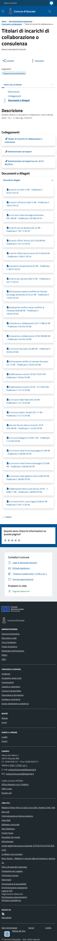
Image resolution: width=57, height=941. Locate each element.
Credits (48, 927)
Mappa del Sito (18, 931)
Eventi (4, 741)
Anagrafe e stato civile (11, 678)
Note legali (6, 879)
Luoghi (4, 737)
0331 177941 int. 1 (18, 765)
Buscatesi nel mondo (11, 837)
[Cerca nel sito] (49, 11)
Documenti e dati (9, 638)
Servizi (31, 927)
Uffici (4, 659)
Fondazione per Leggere (12, 871)
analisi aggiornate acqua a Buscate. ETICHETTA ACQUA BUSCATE (28, 848)
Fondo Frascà (7, 833)
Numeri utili (7, 792)
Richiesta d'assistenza (11, 900)
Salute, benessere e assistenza (15, 703)
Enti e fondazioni (9, 642)
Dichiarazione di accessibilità (14, 883)
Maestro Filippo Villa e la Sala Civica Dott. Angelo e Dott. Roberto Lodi (28, 809)
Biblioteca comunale (10, 824)
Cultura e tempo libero (11, 690)
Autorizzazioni (8, 682)
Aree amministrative (10, 633)
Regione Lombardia (10, 3)
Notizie (5, 718)
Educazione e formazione (12, 695)
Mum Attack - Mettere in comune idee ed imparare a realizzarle (28, 860)
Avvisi (4, 722)
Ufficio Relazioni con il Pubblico (15, 784)
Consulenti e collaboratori (12, 24)
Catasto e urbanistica (11, 686)
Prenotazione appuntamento (14, 897)
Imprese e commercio (11, 699)
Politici (4, 655)
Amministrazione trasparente (20, 21)
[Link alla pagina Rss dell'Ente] (3, 913)
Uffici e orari (7, 788)
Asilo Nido (6, 820)
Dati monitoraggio (9, 927)
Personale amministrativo (13, 650)
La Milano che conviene (12, 854)
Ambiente (6, 673)
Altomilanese (7, 841)
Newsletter (7, 917)
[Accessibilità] (7, 934)
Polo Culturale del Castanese (14, 866)
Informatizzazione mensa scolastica (17, 816)
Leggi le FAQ (7, 890)
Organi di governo (9, 646)
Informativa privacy (10, 875)
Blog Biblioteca (8, 828)
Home (4, 21)
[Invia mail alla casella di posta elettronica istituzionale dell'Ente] (22, 769)
